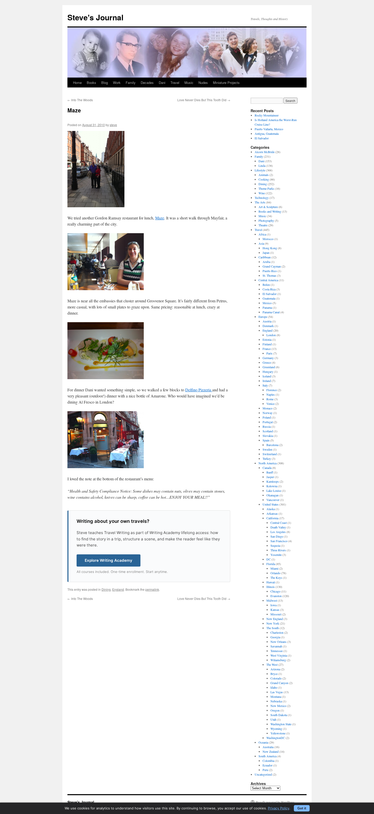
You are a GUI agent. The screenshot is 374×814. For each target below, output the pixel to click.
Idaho (273, 687)
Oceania (263, 742)
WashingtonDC (275, 738)
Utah (273, 719)
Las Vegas (276, 692)
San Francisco (278, 541)
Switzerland (270, 454)
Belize (266, 285)
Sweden (267, 449)
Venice (270, 404)
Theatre (262, 225)
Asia (261, 243)
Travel (174, 82)
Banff (269, 472)
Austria (267, 321)
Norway (267, 413)
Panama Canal (271, 312)
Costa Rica (269, 289)
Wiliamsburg (278, 660)
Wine (261, 193)
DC (268, 559)
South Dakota (278, 715)
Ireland (267, 381)
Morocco (268, 239)
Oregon (275, 710)
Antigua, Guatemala (267, 133)
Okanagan (272, 495)
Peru (265, 770)
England (118, 589)
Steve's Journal (95, 17)
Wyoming (276, 729)
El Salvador (262, 138)
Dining (106, 589)
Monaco (267, 408)
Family (131, 82)
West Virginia (278, 655)
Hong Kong (270, 248)
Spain (266, 440)
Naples (270, 394)
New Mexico (278, 706)
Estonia (267, 339)
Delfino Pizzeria (198, 389)
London (271, 335)
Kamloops (272, 481)
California (272, 518)
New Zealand (271, 751)
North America (267, 463)
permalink (152, 589)
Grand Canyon (279, 683)
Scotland (268, 431)
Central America (268, 280)
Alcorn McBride (265, 152)
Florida (270, 564)
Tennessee (276, 651)
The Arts (260, 202)
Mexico (267, 303)
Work (117, 82)
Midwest (271, 600)
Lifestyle (260, 170)
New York (272, 623)
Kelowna (271, 486)
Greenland (269, 367)
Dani (162, 82)
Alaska (270, 509)
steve (113, 125)
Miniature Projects (226, 82)
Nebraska (276, 701)
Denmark (268, 326)
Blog (104, 82)
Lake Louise (273, 491)
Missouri (275, 614)
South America (267, 756)
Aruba (266, 262)
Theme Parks (266, 188)
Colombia (268, 761)
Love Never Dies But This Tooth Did (203, 100)
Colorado (276, 678)
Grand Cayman (272, 266)
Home (77, 82)
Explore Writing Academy (108, 560)
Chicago (275, 591)
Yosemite (276, 555)
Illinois (270, 587)
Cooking (263, 179)
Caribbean (264, 257)
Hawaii (270, 582)
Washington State (280, 724)
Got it (301, 808)
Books (91, 82)
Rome (270, 399)
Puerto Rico (270, 271)
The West (272, 664)
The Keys (276, 577)
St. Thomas (269, 275)
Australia (268, 747)
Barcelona (272, 445)
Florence (271, 390)
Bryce (274, 674)
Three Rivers (278, 550)
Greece (267, 362)
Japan (266, 252)
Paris (269, 353)
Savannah (276, 646)
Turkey (267, 458)
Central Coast (278, 523)
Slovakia (268, 436)
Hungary (268, 371)
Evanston (276, 596)
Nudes (203, 82)
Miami (274, 568)
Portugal (268, 422)
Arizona (275, 669)
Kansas (274, 610)
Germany (268, 358)
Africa (262, 234)
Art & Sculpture (268, 207)
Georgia (275, 637)
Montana (275, 696)
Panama (267, 307)
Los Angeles (278, 532)
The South (272, 628)
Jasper (270, 477)
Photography (266, 220)
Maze (159, 217)
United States (271, 504)
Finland (267, 344)
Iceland (267, 376)
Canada (267, 468)
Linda (261, 166)
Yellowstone (277, 733)
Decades (147, 82)
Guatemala (269, 298)
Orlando (275, 573)
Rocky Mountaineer (267, 115)
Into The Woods (80, 100)
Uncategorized (263, 774)
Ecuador (267, 765)
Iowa (273, 605)
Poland (267, 417)
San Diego (276, 536)
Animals (263, 175)
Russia (267, 426)
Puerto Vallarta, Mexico (269, 129)
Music (188, 82)
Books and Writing (269, 211)
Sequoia (275, 545)
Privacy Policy (278, 808)
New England (274, 619)
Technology (262, 198)
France (267, 349)
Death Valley (278, 527)
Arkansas (272, 513)
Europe (262, 317)
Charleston (276, 632)
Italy (265, 385)
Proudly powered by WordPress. (275, 802)
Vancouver (272, 500)
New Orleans (278, 642)
